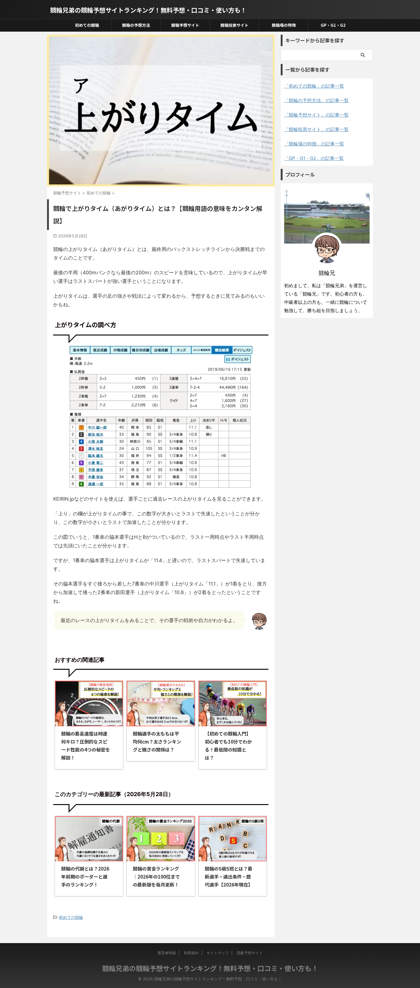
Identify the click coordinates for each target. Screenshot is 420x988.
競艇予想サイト (250, 952)
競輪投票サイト (234, 25)
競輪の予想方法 (136, 25)
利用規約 (191, 952)
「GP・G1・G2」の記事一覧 (314, 158)
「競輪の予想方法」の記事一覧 (316, 100)
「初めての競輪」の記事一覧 (314, 86)
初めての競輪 (87, 25)
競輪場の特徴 (284, 25)
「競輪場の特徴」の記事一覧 (314, 144)
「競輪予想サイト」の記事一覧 (316, 115)
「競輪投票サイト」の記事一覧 (316, 129)
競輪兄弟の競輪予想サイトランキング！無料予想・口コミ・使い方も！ (148, 10)
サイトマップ (218, 952)
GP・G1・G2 (333, 25)
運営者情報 (166, 952)
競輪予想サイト (185, 25)
